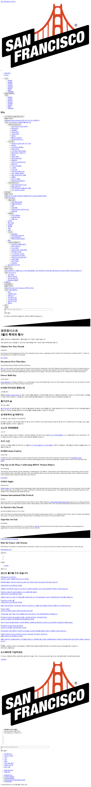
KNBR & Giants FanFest (12, 395)
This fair (37, 526)
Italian (9, 90)
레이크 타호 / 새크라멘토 (19, 250)
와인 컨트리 (15, 261)
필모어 (13, 154)
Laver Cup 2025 (16, 237)
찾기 (6, 305)
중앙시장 (14, 164)
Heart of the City (16, 186)
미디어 (6, 75)
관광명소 (11, 213)
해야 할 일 (8, 192)
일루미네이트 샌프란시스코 (20, 209)
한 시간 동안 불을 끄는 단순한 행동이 (41, 445)
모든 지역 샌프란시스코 (18, 184)
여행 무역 (7, 73)
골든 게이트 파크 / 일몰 (18, 175)
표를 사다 (14, 219)
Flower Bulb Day (6, 382)
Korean (10, 88)
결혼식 (10, 303)
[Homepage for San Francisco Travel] (45, 68)
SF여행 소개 (8, 754)
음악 (12, 206)
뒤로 (6, 95)
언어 (6, 78)
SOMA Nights (5, 488)
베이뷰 (13, 145)
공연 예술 (14, 207)
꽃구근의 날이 (5, 408)
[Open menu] (1, 70)
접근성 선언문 (8, 756)
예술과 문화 (12, 200)
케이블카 (14, 130)
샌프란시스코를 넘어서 (18, 244)
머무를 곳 (7, 282)
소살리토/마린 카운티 (18, 255)
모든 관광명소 (15, 215)
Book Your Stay (8, 770)
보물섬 (13, 177)
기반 (5, 757)
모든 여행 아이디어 (14, 265)
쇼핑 (9, 230)
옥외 (9, 228)
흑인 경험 (11, 223)
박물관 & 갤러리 (16, 204)
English (10, 80)
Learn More (4, 478)
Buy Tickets (4, 358)
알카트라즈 (14, 128)
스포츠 (10, 232)
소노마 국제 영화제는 (57, 435)
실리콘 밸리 (15, 259)
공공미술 (14, 211)
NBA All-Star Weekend (18, 238)
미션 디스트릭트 (16, 166)
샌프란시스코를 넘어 (14, 242)
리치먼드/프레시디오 (18, 171)
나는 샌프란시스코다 (18, 190)
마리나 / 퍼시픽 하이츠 (18, 162)
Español (10, 82)
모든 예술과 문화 (16, 202)
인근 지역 (11, 141)
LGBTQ (10, 224)
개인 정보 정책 (9, 763)
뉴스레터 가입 (12, 297)
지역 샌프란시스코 (13, 182)
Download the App (6, 549)
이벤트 (10, 221)
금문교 (13, 136)
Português (10, 91)
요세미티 (14, 263)
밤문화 (10, 226)
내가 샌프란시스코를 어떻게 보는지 (14, 116)
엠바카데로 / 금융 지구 (18, 153)
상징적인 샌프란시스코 (15, 124)
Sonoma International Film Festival (60, 502)
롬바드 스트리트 (16, 137)
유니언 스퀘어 (15, 179)
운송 (9, 292)
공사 (5, 759)
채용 (5, 761)
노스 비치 (14, 169)
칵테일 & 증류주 (13, 280)
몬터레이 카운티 (16, 252)
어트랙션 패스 (15, 217)
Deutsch (10, 83)
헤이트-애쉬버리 (16, 158)
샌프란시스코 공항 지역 (18, 257)
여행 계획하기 (9, 284)
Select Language (9, 93)
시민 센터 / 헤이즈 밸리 (18, 151)
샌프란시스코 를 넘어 (18, 180)
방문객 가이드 (12, 301)
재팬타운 (14, 160)
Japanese (10, 87)
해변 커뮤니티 (15, 246)
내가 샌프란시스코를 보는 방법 (21, 188)
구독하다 (3, 659)
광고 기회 (7, 767)
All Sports (14, 234)
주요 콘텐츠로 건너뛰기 (8, 1)
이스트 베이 (15, 248)
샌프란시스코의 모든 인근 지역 (21, 143)
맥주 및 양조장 (12, 276)
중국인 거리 (15, 149)
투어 (9, 240)
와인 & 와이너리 (13, 278)
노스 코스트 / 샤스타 (17, 253)
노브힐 (13, 167)
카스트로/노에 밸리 (17, 147)
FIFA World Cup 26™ (17, 235)
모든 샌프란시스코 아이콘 (19, 126)
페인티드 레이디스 (17, 139)
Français (10, 85)
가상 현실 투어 (12, 299)
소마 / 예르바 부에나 (17, 173)
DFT (2, 368)
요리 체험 (11, 274)
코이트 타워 (15, 134)
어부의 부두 (15, 132)
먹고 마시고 (8, 267)
